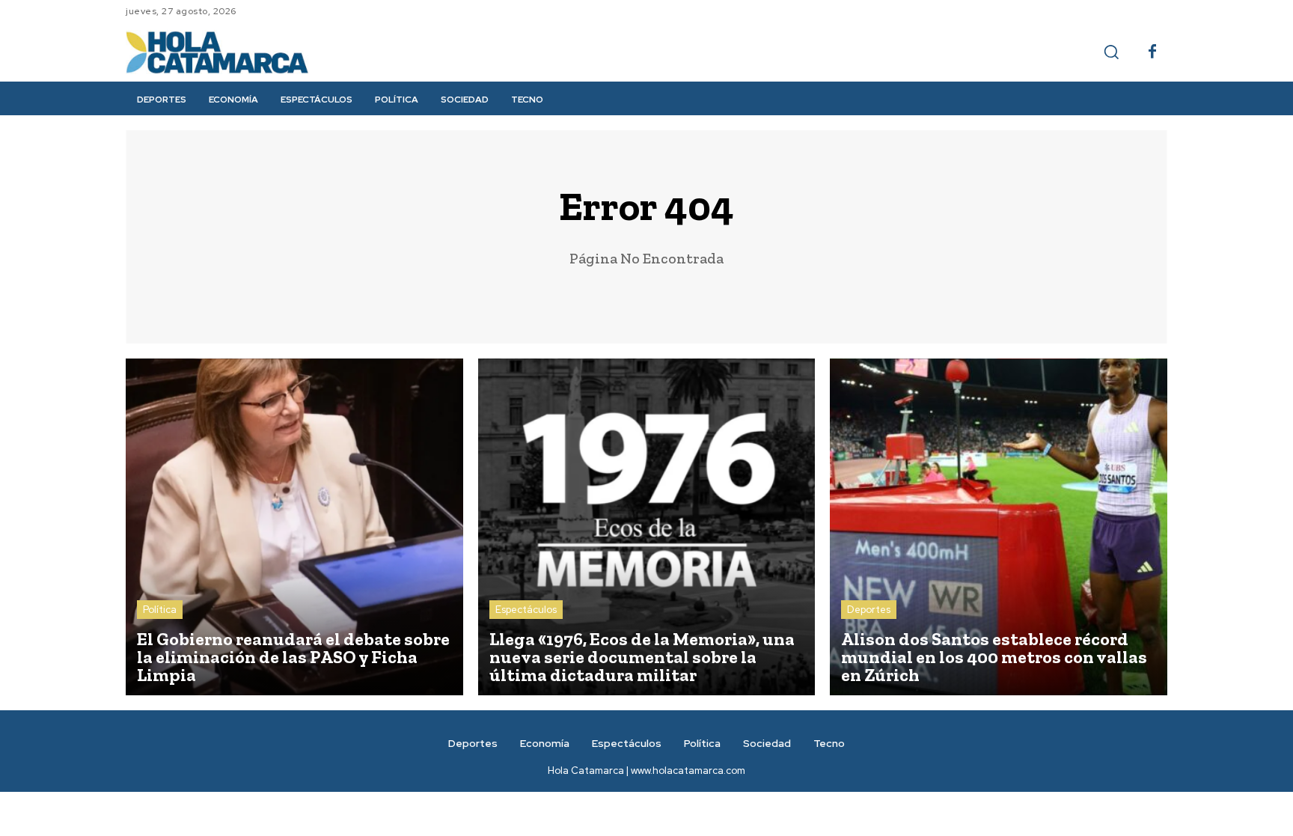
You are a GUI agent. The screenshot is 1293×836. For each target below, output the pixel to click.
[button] (1111, 51)
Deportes (868, 609)
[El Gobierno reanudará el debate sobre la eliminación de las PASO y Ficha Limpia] (294, 527)
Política (160, 609)
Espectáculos (526, 609)
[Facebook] (1152, 52)
